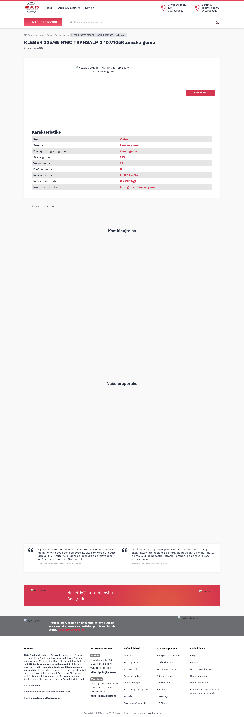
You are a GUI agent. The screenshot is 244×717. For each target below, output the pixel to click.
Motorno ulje (131, 669)
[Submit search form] (71, 22)
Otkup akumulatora (68, 7)
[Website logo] (31, 8)
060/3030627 (209, 10)
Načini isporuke (199, 682)
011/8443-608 (103, 668)
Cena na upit (200, 93)
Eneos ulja (163, 696)
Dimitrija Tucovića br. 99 (210, 6)
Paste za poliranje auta (137, 689)
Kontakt (89, 7)
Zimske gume (60, 35)
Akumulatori (131, 655)
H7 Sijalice (163, 703)
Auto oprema (131, 662)
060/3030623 (175, 10)
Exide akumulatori (167, 662)
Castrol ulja (163, 682)
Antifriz (128, 696)
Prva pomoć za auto (135, 703)
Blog (49, 7)
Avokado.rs (154, 713)
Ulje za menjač (132, 682)
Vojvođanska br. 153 (177, 6)
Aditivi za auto (165, 676)
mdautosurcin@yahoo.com (45, 698)
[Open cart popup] (218, 22)
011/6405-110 (102, 691)
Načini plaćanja (199, 676)
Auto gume (46, 35)
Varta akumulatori (167, 669)
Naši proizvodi (44, 22)
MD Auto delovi (31, 35)
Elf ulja (161, 689)
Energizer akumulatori (169, 655)
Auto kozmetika (132, 676)
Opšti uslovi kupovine (202, 669)
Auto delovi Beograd (71, 629)
